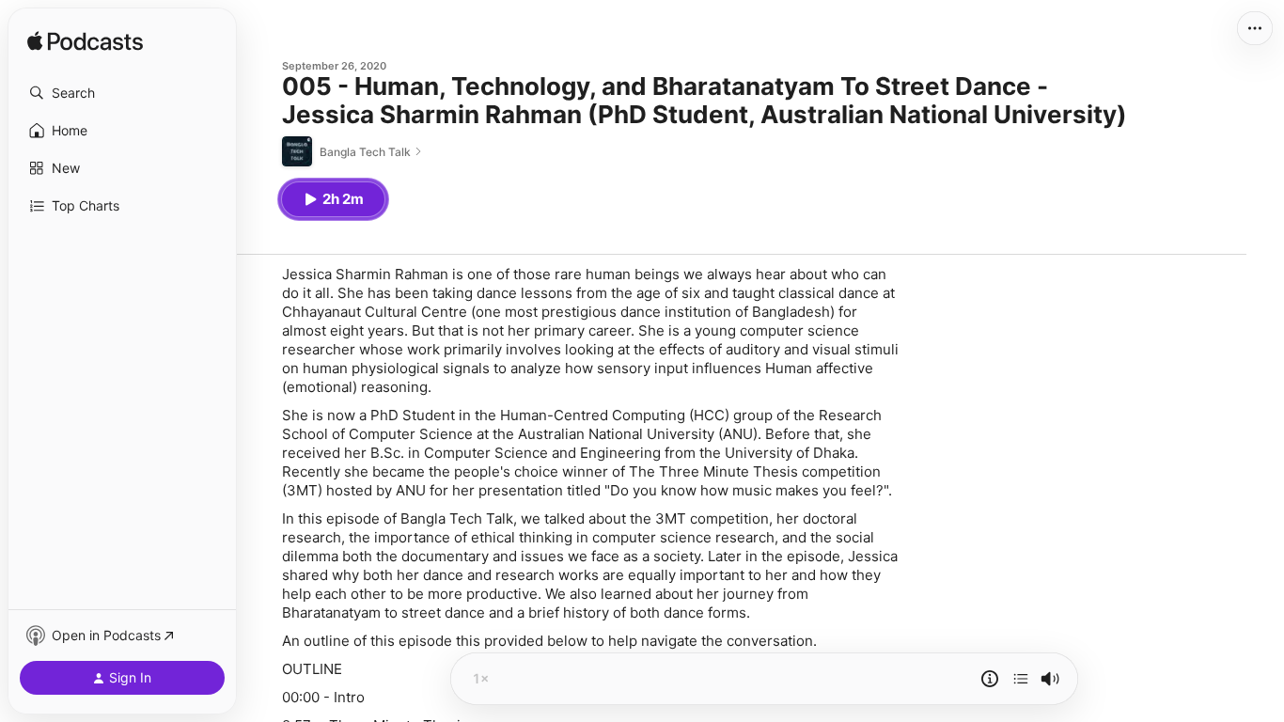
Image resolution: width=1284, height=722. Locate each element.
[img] (85, 42)
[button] (122, 93)
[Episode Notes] (990, 679)
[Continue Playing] (1021, 679)
